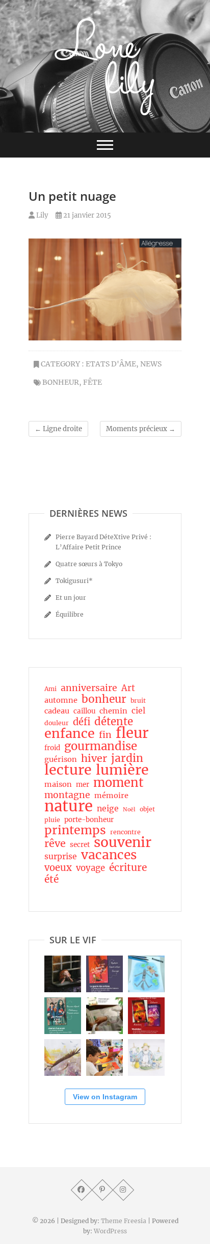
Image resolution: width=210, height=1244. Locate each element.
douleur (56, 723)
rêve (55, 843)
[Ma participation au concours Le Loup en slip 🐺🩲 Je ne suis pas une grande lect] (146, 974)
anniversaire (89, 688)
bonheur (60, 382)
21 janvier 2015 (86, 215)
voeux (58, 868)
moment (118, 783)
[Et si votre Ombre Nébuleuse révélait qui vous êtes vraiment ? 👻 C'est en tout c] (104, 974)
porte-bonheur (89, 819)
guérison (60, 759)
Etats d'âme (111, 363)
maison (58, 784)
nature (68, 806)
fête (92, 382)
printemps (75, 830)
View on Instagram (105, 1097)
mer (82, 784)
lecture (68, 770)
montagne (67, 795)
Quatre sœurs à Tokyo (89, 564)
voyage (90, 868)
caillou (84, 711)
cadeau (56, 711)
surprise (60, 856)
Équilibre (70, 614)
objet (147, 809)
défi (81, 722)
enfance (69, 733)
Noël (129, 809)
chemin (113, 711)
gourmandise (100, 746)
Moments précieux (140, 429)
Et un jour (71, 597)
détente (113, 722)
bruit (138, 700)
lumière (122, 770)
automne (60, 700)
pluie (52, 820)
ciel (138, 711)
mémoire (111, 795)
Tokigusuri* (74, 581)
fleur (132, 733)
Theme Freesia (123, 1221)
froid (52, 748)
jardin (127, 758)
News (151, 363)
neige (108, 808)
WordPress (110, 1231)
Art (128, 688)
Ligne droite (58, 429)
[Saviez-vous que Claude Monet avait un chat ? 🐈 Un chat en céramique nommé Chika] (146, 1057)
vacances (109, 855)
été (51, 879)
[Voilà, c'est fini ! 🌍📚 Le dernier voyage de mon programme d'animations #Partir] (104, 1057)
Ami (50, 689)
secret (80, 844)
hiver (94, 758)
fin (105, 735)
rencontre (125, 832)
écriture (128, 867)
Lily (41, 215)
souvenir (122, 842)
